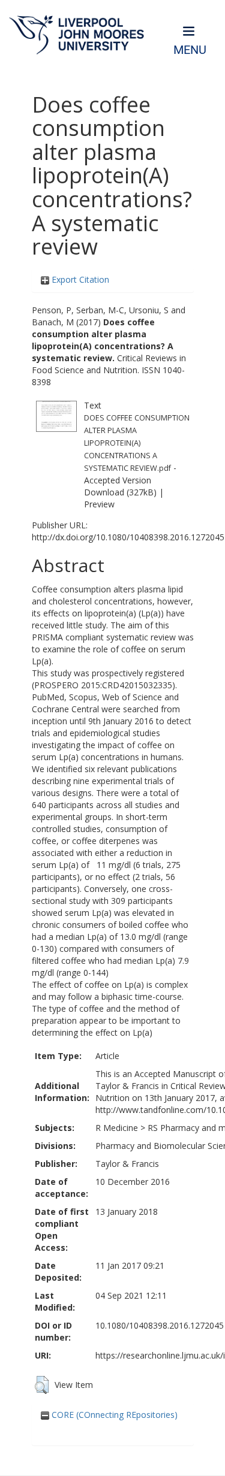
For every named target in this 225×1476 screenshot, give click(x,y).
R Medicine (116, 1127)
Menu (189, 50)
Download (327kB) (120, 492)
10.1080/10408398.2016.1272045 (159, 1325)
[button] (42, 1385)
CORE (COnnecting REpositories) (113, 1414)
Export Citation (79, 279)
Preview (99, 504)
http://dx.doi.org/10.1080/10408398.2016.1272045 (128, 537)
